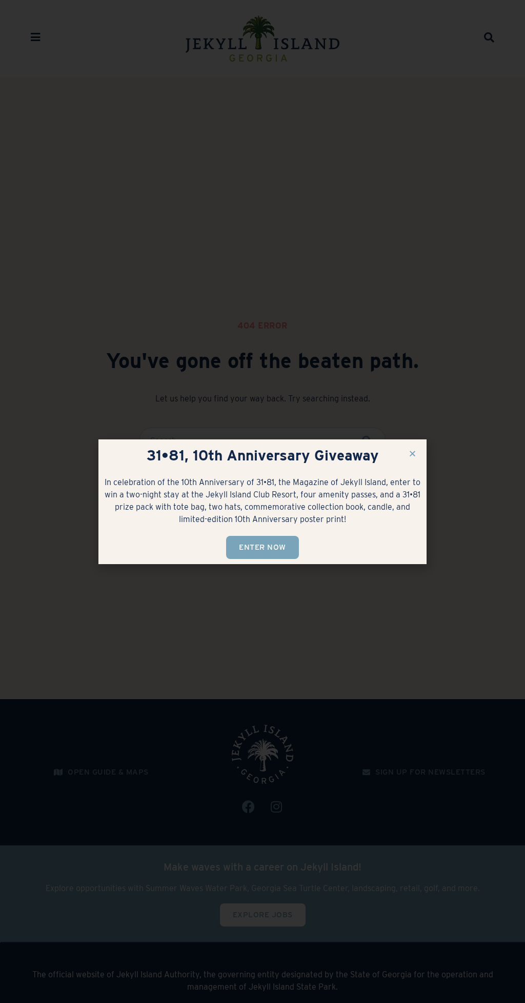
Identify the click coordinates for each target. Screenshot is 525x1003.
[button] (412, 453)
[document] (262, 501)
